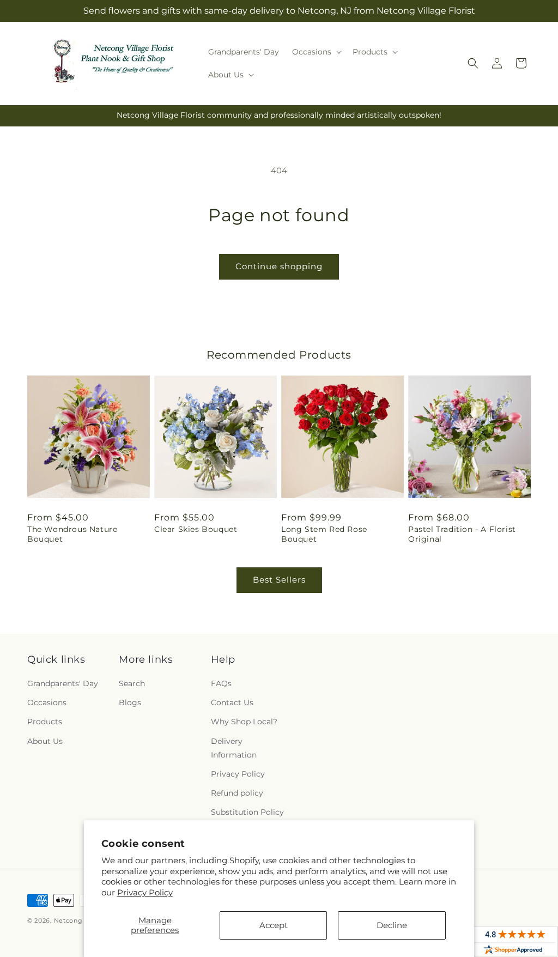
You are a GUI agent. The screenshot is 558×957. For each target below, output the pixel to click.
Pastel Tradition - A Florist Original (462, 534)
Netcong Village (81, 920)
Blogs (130, 702)
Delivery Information (234, 748)
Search (132, 683)
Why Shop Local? (244, 721)
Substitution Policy (247, 812)
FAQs (221, 683)
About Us (45, 741)
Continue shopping (279, 266)
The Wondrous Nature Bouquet (72, 534)
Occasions (46, 702)
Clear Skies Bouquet (195, 529)
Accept (273, 925)
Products (44, 721)
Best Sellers (279, 579)
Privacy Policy (145, 892)
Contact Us (232, 702)
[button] (316, 51)
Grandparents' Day (62, 683)
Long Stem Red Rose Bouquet (324, 534)
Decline (392, 925)
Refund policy (237, 793)
